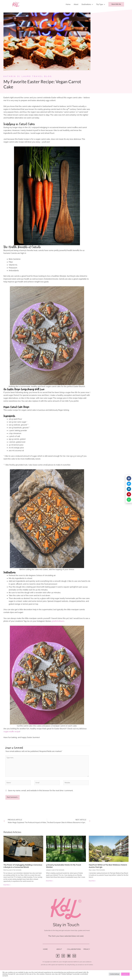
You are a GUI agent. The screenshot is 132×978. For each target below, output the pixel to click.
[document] (66, 489)
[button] (129, 478)
